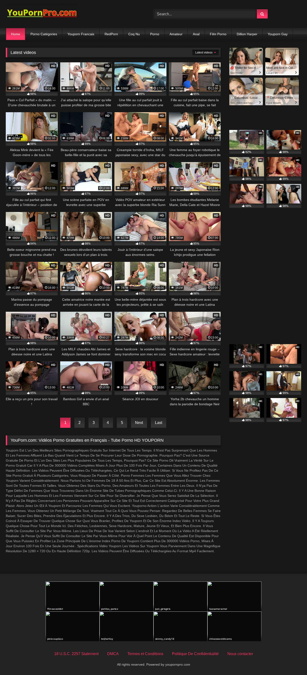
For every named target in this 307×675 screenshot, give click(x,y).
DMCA (113, 654)
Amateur (176, 34)
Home (15, 34)
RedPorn (111, 34)
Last (158, 423)
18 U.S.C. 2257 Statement (76, 654)
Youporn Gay (278, 34)
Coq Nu (134, 34)
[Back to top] (292, 660)
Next (139, 423)
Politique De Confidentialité (195, 654)
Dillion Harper (247, 34)
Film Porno (218, 34)
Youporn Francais (80, 34)
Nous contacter (240, 654)
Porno (154, 34)
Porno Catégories (43, 34)
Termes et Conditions (145, 654)
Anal (196, 34)
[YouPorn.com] (42, 14)
